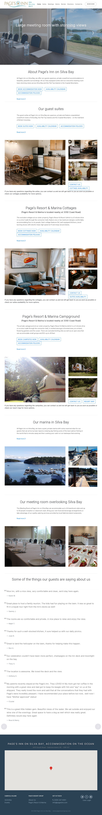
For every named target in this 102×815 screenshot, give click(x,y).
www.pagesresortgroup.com (62, 811)
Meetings (51, 4)
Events (7, 803)
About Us (32, 800)
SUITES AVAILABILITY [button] (78, 297)
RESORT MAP (89, 401)
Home (39, 4)
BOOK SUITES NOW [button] (25, 126)
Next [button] (98, 727)
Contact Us (78, 4)
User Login (87, 800)
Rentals (63, 4)
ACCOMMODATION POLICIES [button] (29, 93)
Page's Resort (37, 803)
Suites (44, 4)
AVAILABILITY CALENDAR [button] (55, 89)
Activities (8, 800)
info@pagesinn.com (59, 803)
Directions (70, 4)
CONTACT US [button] (75, 184)
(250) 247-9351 (60, 800)
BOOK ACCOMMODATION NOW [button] (30, 89)
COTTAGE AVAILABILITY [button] (79, 188)
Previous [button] (4, 727)
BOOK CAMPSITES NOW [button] (27, 339)
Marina (57, 4)
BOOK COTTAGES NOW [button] (27, 231)
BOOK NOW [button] (90, 4)
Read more (21, 99)
